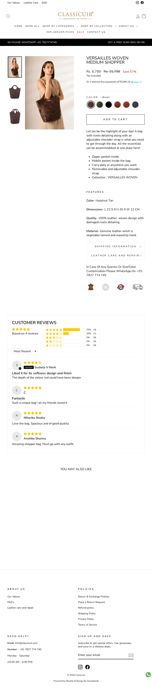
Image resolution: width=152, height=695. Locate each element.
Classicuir (80, 675)
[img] (33, 363)
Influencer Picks (60, 32)
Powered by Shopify (64, 680)
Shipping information (115, 246)
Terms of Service (87, 624)
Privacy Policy (86, 619)
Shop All (32, 26)
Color (98, 97)
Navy (135, 104)
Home (18, 26)
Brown (91, 104)
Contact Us (96, 32)
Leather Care (31, 2)
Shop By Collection (97, 26)
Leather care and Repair (115, 255)
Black (108, 104)
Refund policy (86, 607)
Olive (99, 104)
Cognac (117, 104)
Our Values (13, 2)
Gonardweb (93, 680)
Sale (80, 32)
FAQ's (10, 602)
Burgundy (126, 104)
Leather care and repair (20, 607)
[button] (54, 329)
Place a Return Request (91, 602)
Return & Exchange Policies (93, 596)
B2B (44, 2)
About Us (127, 26)
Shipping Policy (87, 613)
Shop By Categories (59, 26)
